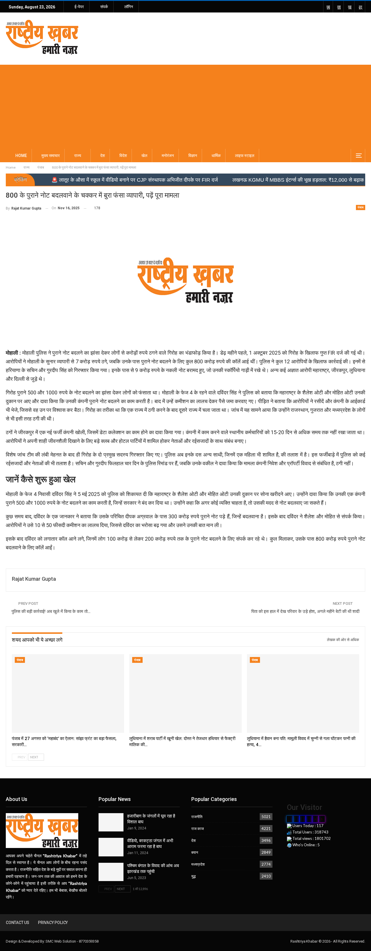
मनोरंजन (168, 155)
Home (21, 155)
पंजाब (360, 207)
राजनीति (196, 816)
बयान (194, 852)
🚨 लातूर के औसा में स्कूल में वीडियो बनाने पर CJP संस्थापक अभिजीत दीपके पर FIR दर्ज (102, 180)
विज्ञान (192, 155)
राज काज (197, 828)
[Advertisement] (185, 105)
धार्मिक (216, 155)
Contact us (17, 922)
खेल (144, 155)
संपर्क (104, 6)
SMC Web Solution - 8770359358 (72, 941)
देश (102, 155)
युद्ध (193, 876)
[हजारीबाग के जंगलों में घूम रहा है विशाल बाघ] (111, 822)
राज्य (77, 155)
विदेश (123, 155)
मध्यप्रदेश (198, 864)
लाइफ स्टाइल (244, 155)
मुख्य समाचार (50, 155)
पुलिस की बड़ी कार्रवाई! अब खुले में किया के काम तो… (51, 611)
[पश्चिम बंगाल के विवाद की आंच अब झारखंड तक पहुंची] (111, 872)
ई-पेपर (79, 6)
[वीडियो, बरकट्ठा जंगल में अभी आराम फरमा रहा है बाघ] (111, 847)
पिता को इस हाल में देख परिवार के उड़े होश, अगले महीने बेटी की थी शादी (305, 611)
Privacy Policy (53, 922)
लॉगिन (128, 6)
